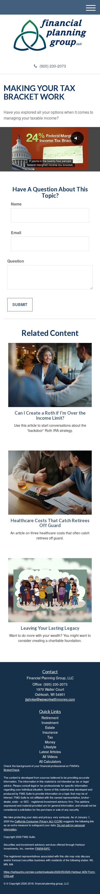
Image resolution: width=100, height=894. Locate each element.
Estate (50, 727)
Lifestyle (50, 746)
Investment (50, 722)
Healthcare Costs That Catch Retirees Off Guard (50, 523)
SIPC (47, 848)
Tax (50, 737)
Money (50, 742)
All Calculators (50, 761)
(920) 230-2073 (53, 66)
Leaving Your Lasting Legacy (50, 628)
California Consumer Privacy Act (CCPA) (39, 821)
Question (15, 261)
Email (16, 232)
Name (16, 204)
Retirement (50, 717)
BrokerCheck (11, 770)
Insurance (50, 732)
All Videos (50, 756)
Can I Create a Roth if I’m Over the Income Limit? (50, 415)
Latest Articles (50, 751)
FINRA (39, 848)
